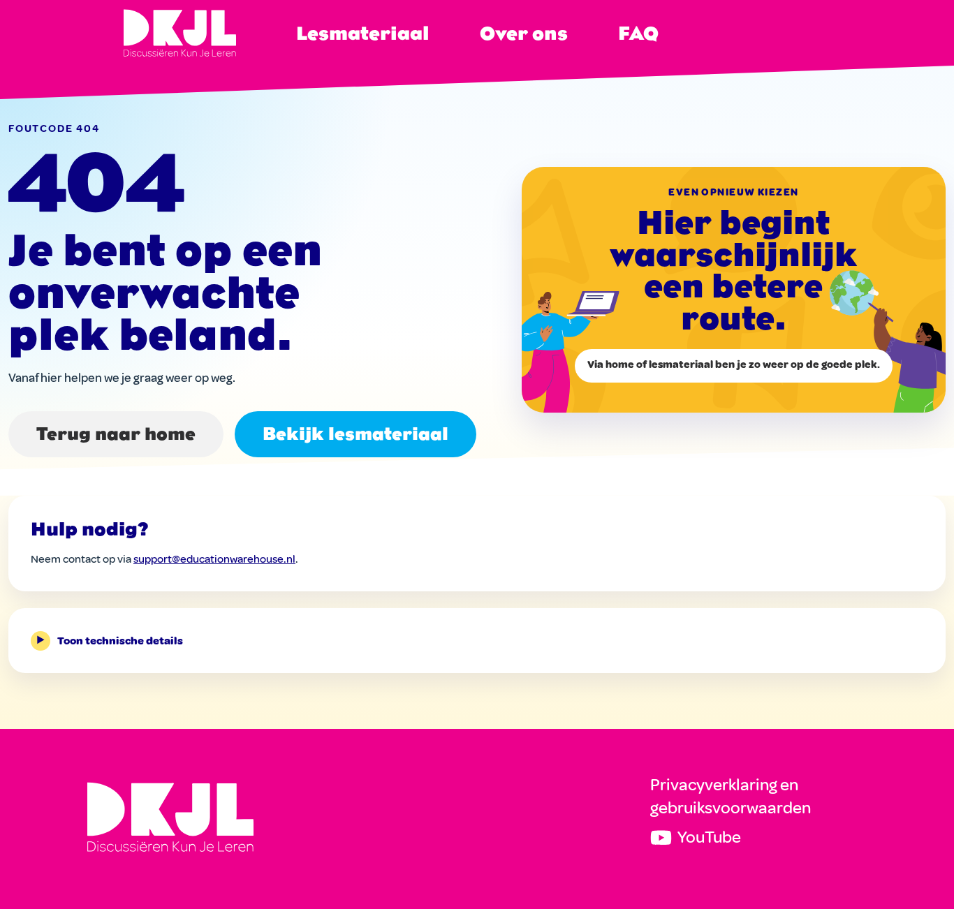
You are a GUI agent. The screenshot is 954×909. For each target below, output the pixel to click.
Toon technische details (109, 641)
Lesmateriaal (363, 33)
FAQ (638, 33)
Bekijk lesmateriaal (355, 434)
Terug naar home (116, 434)
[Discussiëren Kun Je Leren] (170, 817)
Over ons (524, 33)
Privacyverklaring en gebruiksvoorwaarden (730, 796)
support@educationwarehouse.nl (214, 559)
